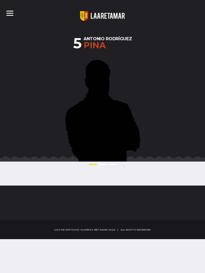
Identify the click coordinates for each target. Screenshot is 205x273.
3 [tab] (112, 164)
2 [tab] (102, 164)
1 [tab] (93, 164)
